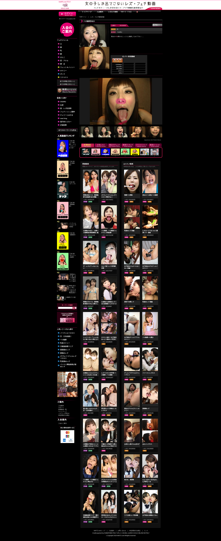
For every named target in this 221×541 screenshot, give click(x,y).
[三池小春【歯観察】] (62, 249)
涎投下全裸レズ (129, 302)
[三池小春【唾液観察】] (62, 218)
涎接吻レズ (145, 408)
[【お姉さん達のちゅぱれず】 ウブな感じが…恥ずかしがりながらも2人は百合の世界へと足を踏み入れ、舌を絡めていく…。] (132, 431)
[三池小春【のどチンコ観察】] (62, 269)
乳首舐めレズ (65, 361)
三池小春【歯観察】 (72, 234)
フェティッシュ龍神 (67, 112)
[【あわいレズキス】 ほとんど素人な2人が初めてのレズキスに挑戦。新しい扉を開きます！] (150, 431)
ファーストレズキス (148, 373)
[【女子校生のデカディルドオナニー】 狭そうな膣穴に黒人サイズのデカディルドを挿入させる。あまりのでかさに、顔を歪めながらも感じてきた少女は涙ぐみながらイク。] (150, 253)
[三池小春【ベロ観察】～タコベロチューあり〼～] (62, 157)
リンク (146, 530)
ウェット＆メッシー (67, 67)
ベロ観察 (63, 340)
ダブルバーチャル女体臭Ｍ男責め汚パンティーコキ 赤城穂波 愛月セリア (109, 481)
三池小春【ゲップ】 (72, 183)
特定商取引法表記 (63, 415)
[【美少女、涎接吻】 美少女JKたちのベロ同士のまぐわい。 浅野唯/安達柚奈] (132, 466)
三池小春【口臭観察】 (72, 163)
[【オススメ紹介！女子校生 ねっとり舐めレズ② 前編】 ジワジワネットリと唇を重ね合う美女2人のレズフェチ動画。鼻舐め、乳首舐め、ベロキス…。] (109, 317)
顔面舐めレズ (65, 350)
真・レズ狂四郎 (65, 108)
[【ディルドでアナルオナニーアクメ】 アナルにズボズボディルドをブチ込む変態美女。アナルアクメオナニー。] (132, 360)
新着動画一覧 (62, 409)
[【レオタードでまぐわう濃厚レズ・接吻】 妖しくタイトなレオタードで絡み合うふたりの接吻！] (150, 217)
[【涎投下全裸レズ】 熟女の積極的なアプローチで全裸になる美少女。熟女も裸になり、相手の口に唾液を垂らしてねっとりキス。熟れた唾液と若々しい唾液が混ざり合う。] (132, 288)
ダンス (62, 74)
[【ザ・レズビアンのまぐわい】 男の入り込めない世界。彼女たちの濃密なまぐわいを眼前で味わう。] (91, 253)
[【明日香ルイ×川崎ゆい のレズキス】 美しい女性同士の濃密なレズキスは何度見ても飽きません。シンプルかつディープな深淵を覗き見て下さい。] (109, 395)
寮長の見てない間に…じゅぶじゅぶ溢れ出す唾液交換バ (72, 289)
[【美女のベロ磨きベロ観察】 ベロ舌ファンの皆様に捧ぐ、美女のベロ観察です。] (150, 182)
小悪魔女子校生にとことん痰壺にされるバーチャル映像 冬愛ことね (90, 446)
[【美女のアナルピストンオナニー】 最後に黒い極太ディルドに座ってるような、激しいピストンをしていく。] (132, 395)
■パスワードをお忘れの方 (67, 19)
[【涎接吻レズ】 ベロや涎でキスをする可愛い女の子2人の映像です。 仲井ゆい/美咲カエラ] (150, 394)
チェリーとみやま (66, 115)
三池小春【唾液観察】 (72, 204)
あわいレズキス (147, 444)
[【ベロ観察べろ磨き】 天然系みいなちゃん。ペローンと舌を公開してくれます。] (150, 324)
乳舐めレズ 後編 (147, 302)
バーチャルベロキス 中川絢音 (72, 224)
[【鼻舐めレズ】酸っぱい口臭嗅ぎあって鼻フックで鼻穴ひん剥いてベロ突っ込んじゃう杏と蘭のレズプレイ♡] (62, 279)
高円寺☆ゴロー (65, 122)
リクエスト (64, 77)
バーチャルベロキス (67, 333)
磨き (119, 32)
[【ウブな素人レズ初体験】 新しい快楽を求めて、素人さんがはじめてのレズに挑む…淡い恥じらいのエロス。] (132, 502)
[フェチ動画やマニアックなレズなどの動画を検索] (67, 322)
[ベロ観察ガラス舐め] (60, 300)
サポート (61, 407)
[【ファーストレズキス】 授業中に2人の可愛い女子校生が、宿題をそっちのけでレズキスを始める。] (150, 360)
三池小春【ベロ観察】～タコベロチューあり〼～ (72, 144)
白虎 (61, 105)
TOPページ (82, 17)
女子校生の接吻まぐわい (150, 515)
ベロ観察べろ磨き (148, 337)
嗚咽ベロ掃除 (128, 195)
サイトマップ (62, 411)
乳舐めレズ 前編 (129, 230)
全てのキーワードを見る (67, 130)
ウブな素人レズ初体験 (131, 515)
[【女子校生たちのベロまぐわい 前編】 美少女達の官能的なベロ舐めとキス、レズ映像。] (132, 253)
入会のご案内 (62, 423)
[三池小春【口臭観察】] (62, 177)
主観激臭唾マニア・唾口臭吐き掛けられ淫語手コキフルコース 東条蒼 (90, 517)
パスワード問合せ (63, 413)
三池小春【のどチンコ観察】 (72, 255)
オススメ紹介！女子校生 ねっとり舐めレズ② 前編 (109, 339)
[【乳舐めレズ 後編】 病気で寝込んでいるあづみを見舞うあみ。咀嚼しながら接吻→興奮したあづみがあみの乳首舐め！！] (150, 288)
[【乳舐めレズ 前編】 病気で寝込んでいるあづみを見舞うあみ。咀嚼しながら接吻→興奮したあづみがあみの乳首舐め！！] (132, 217)
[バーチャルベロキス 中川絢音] (62, 228)
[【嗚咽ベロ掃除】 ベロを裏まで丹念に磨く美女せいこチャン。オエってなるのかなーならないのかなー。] (132, 182)
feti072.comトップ (99, 530)
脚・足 (62, 64)
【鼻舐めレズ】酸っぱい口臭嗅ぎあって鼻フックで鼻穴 (72, 277)
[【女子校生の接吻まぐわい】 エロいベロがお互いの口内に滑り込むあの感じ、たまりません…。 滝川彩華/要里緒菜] (150, 502)
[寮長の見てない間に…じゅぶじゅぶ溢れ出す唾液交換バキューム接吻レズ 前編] (62, 291)
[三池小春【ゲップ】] (62, 198)
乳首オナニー (65, 343)
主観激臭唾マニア (66, 346)
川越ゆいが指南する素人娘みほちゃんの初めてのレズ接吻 (109, 446)
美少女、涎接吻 (129, 479)
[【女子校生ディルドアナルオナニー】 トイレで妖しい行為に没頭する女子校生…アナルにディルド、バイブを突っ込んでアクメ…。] (132, 324)
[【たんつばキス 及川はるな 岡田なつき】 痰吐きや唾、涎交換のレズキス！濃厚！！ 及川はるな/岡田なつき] (150, 466)
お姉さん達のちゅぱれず (132, 444)
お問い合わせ (122, 530)
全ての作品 (67, 81)
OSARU (63, 102)
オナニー (63, 70)
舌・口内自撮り (65, 336)
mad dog (63, 118)
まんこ (62, 57)
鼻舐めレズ (64, 353)
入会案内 (61, 405)
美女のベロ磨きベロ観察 (150, 195)
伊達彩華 (63, 125)
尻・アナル (64, 60)
